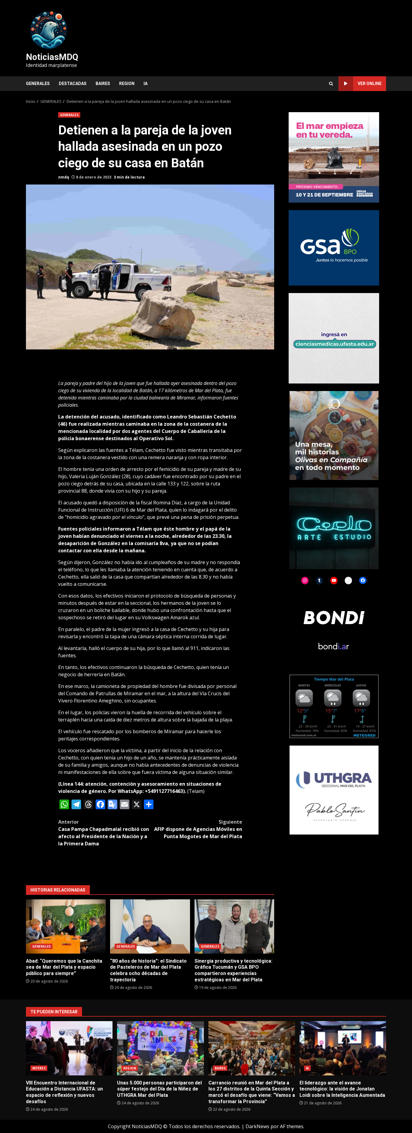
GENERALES (38, 83)
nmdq (63, 177)
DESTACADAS (73, 83)
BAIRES (103, 83)
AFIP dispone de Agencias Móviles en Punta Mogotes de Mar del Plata (198, 829)
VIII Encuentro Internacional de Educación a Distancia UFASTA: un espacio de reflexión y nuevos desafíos (69, 1048)
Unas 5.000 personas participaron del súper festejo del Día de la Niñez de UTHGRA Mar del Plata (160, 1048)
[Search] (331, 84)
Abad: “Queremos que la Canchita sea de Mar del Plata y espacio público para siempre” (66, 926)
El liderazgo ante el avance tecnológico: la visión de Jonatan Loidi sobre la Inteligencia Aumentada (342, 1048)
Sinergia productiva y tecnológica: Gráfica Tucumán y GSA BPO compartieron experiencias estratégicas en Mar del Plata (234, 926)
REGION (127, 83)
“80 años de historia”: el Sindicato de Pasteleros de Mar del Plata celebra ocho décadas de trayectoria (150, 926)
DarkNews (257, 1126)
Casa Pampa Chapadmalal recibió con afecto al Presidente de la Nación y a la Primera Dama (103, 833)
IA (145, 83)
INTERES (39, 1068)
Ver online (370, 83)
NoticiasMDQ (52, 57)
